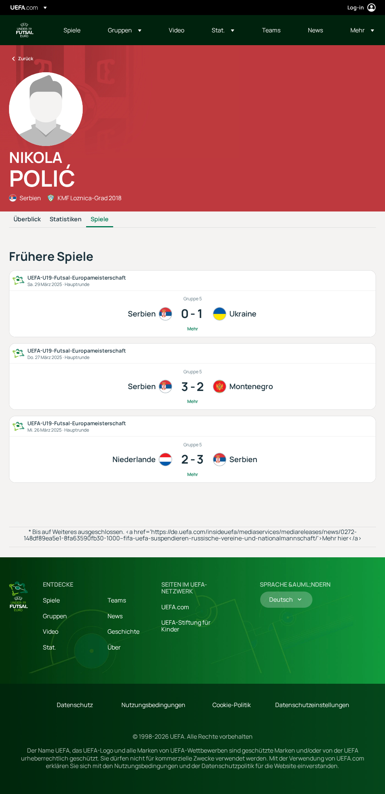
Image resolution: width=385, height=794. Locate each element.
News (115, 616)
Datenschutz (75, 705)
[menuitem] (76, 30)
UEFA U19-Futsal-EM (25, 30)
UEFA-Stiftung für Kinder (186, 625)
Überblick (27, 219)
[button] (124, 30)
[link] (72, 30)
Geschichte (123, 631)
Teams (117, 600)
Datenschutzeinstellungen (312, 705)
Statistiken (66, 219)
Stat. (49, 647)
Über (114, 647)
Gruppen (55, 616)
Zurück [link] (25, 58)
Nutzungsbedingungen (153, 705)
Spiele (100, 219)
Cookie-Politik (231, 705)
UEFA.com (175, 607)
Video (50, 631)
